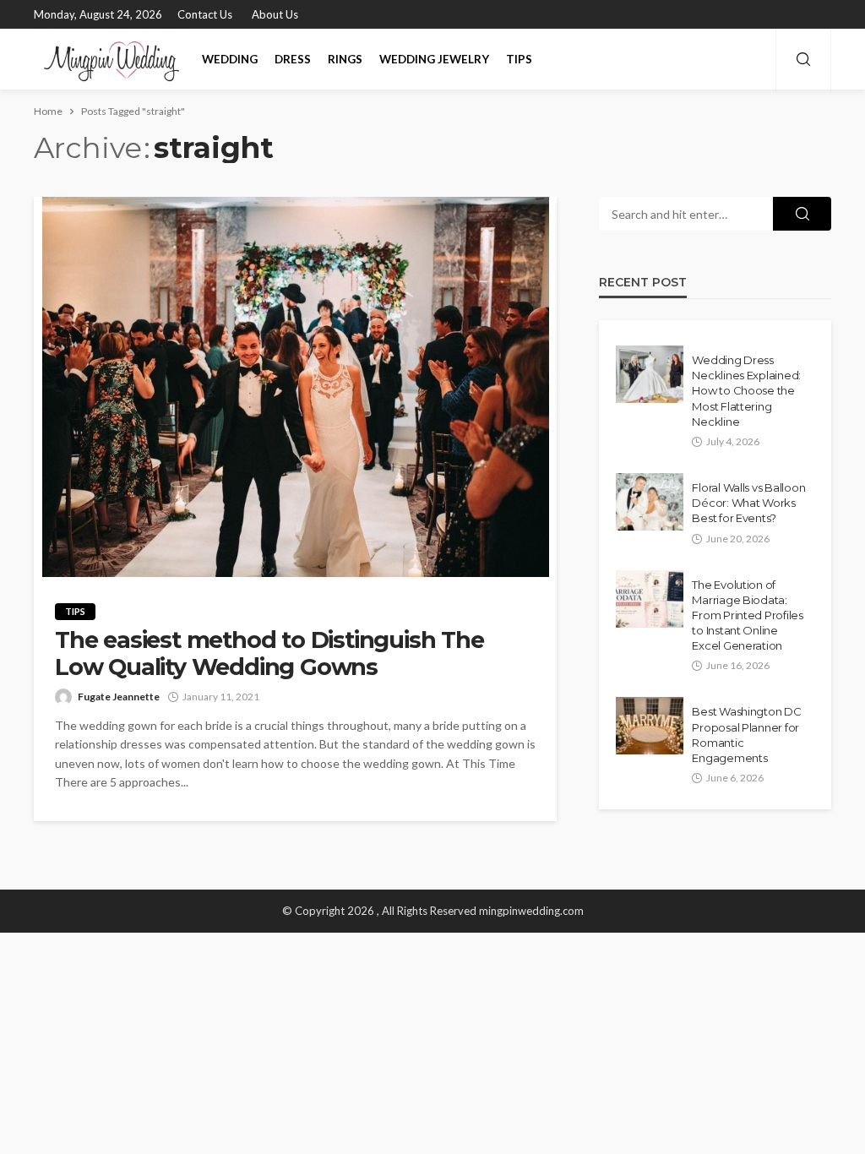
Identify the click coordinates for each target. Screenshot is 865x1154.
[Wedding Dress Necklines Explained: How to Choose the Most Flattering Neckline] (649, 374)
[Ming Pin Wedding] (109, 59)
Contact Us (204, 14)
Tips (519, 59)
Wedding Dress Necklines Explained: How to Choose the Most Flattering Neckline (746, 390)
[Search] (803, 60)
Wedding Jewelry (434, 59)
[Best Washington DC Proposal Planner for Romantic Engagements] (649, 725)
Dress (293, 59)
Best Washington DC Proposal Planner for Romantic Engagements (746, 735)
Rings (345, 59)
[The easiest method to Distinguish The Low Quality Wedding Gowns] (295, 387)
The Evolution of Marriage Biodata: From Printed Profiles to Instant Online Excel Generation (747, 615)
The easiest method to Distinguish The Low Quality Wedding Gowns (269, 654)
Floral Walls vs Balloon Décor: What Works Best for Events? (748, 503)
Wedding (230, 59)
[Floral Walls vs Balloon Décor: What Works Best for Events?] (649, 502)
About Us (275, 14)
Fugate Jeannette (119, 696)
